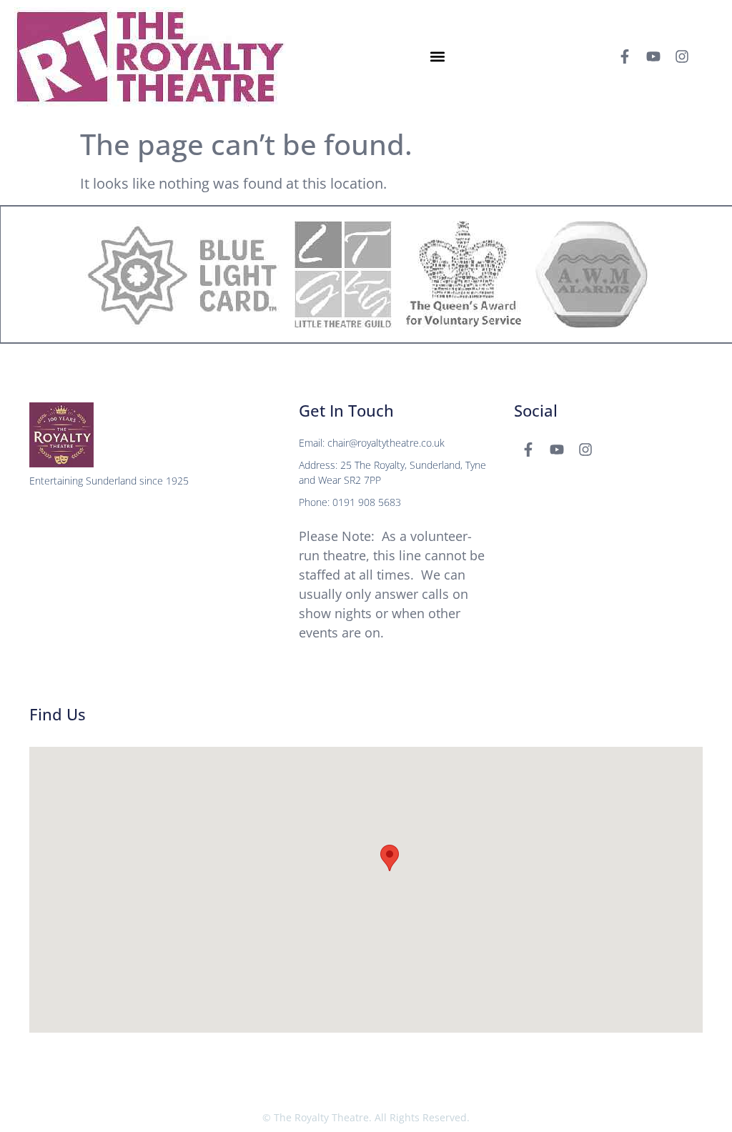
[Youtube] (653, 56)
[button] (438, 57)
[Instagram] (682, 56)
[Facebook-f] (624, 56)
